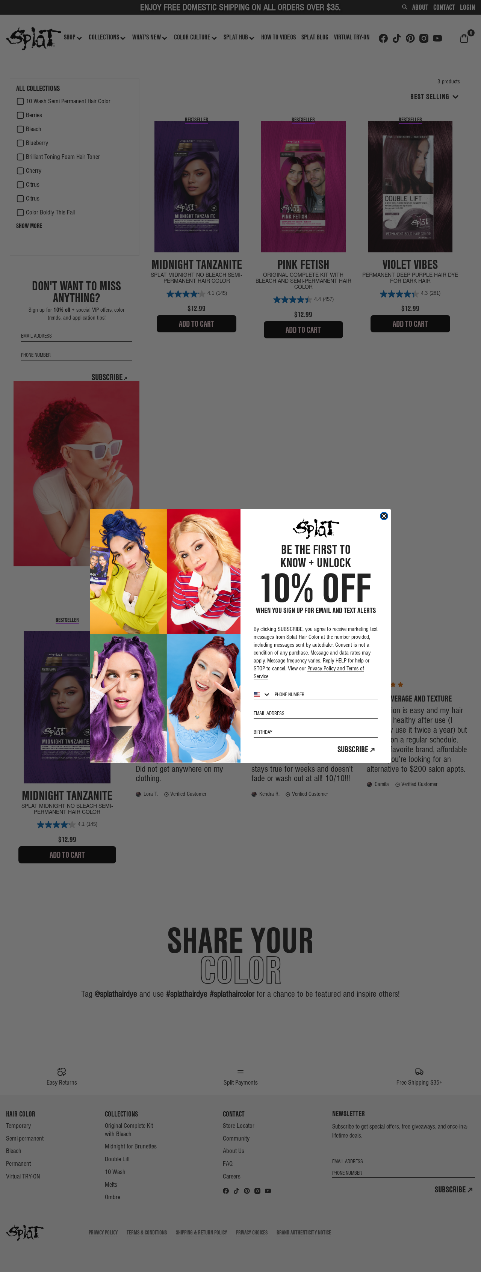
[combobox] (262, 694)
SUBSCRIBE (353, 749)
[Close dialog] (384, 516)
